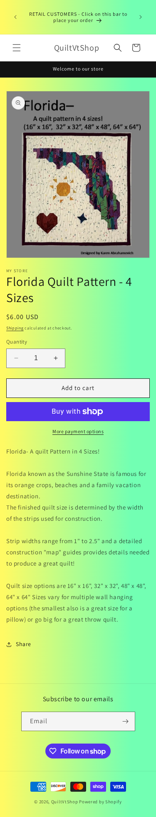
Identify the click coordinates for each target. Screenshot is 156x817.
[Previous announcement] (15, 17)
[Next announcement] (140, 17)
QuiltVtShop (64, 802)
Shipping (15, 328)
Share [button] (23, 644)
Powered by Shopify (100, 802)
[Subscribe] (125, 721)
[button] (16, 48)
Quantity (16, 341)
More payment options (78, 431)
